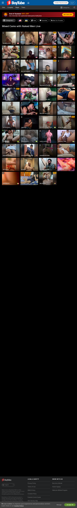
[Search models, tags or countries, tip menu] (74, 7)
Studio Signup (56, 486)
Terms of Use (31, 486)
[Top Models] (28, 2)
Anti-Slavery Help (33, 500)
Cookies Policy (32, 493)
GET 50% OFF (68, 14)
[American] (20, 20)
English (7, 485)
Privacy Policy (32, 483)
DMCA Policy (31, 490)
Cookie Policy (19, 506)
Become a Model (57, 483)
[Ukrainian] (26, 20)
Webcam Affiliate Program (59, 490)
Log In (72, 3)
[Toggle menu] (3, 2)
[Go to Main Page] (16, 2)
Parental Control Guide (34, 497)
